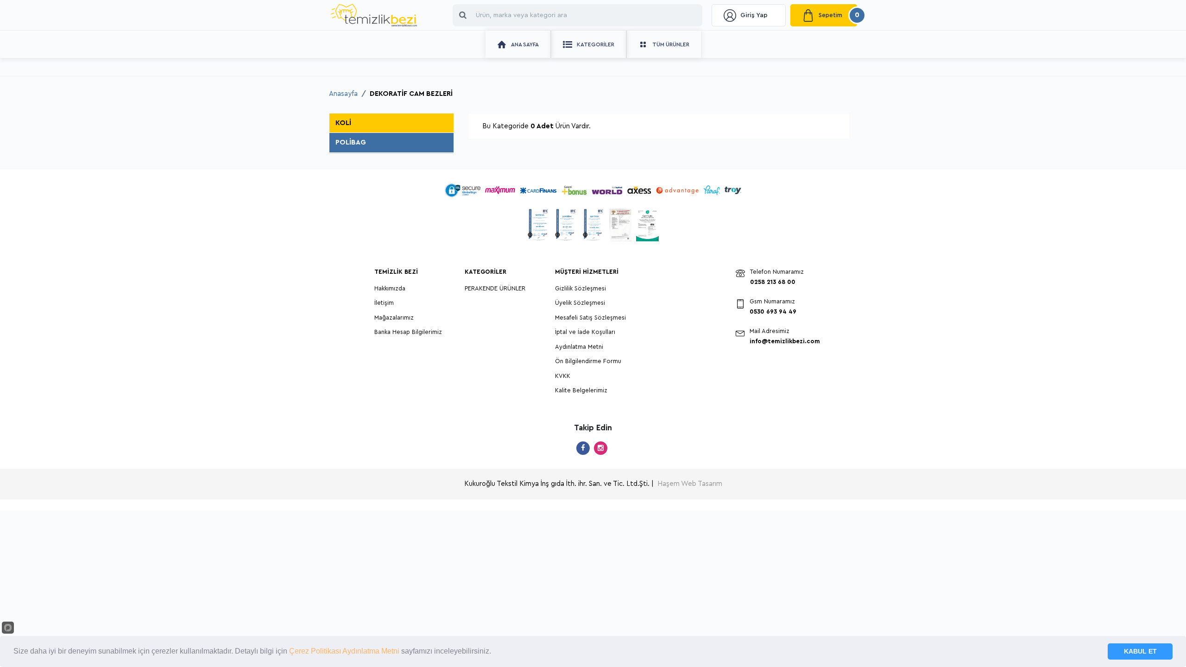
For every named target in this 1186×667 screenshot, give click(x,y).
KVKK (562, 376)
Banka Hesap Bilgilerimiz (408, 332)
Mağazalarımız (394, 318)
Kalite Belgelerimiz (581, 390)
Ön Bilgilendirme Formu (588, 361)
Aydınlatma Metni (579, 347)
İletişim (384, 303)
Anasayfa (343, 93)
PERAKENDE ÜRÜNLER (495, 288)
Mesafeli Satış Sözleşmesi (590, 318)
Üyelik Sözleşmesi (580, 303)
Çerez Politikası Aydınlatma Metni (343, 651)
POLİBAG (350, 142)
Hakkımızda (389, 288)
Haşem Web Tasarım (689, 483)
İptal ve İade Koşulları (585, 332)
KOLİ (343, 123)
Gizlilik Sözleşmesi (580, 288)
